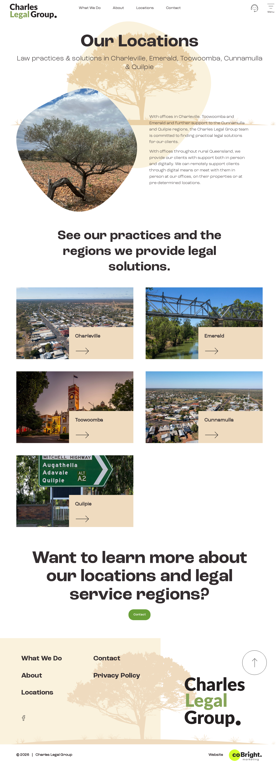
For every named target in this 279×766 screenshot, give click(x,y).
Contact (173, 8)
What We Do (90, 8)
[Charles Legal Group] (33, 11)
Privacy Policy (116, 675)
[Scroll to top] (254, 662)
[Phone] (254, 8)
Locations (145, 8)
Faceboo (23, 718)
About (118, 8)
